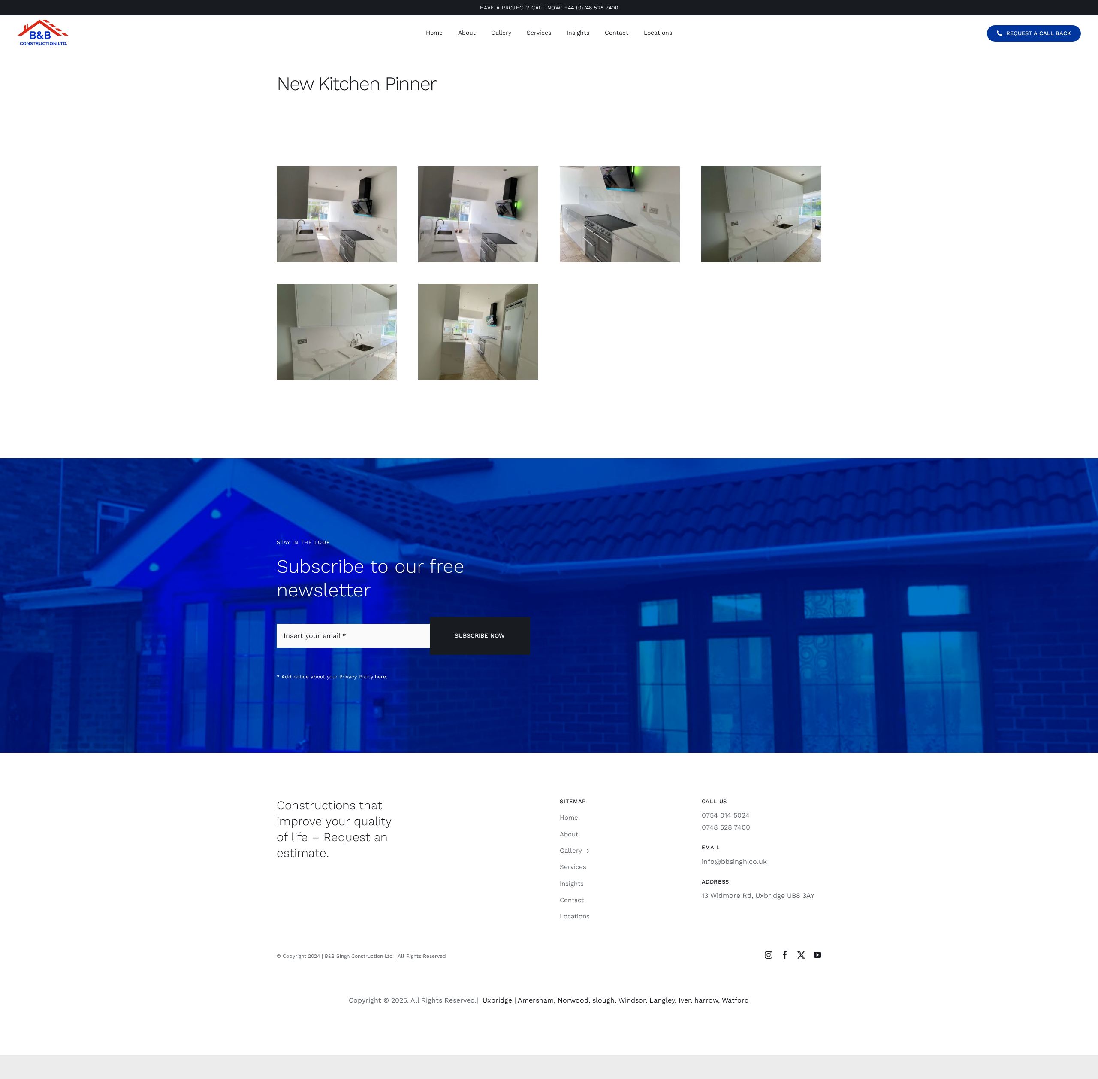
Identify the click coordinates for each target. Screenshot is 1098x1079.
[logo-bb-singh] (43, 23)
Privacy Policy (356, 677)
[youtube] (817, 955)
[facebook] (785, 955)
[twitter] (801, 955)
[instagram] (768, 955)
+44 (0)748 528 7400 (591, 8)
